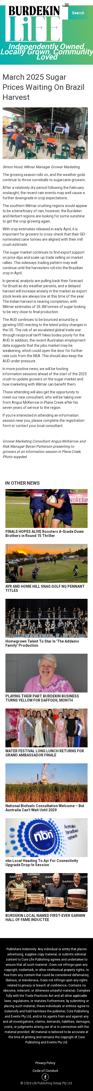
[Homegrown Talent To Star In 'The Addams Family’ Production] (46, 618)
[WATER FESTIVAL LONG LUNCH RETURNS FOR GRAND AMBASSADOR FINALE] (46, 728)
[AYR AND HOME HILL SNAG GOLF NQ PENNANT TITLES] (46, 563)
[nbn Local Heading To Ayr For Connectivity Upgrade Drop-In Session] (46, 837)
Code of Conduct (45, 1071)
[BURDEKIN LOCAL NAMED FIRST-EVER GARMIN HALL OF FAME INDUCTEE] (46, 892)
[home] (32, 26)
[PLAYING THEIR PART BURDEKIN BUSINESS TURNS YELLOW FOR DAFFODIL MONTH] (46, 673)
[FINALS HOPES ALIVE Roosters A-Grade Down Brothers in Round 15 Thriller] (46, 508)
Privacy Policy (45, 1063)
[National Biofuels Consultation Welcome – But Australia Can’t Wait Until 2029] (46, 782)
